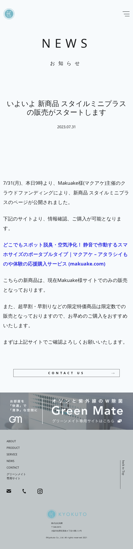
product (13, 448)
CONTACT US (66, 373)
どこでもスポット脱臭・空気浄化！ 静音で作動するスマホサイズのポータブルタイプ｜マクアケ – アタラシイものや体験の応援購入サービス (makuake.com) (65, 254)
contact (13, 467)
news (10, 461)
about (11, 441)
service (12, 454)
